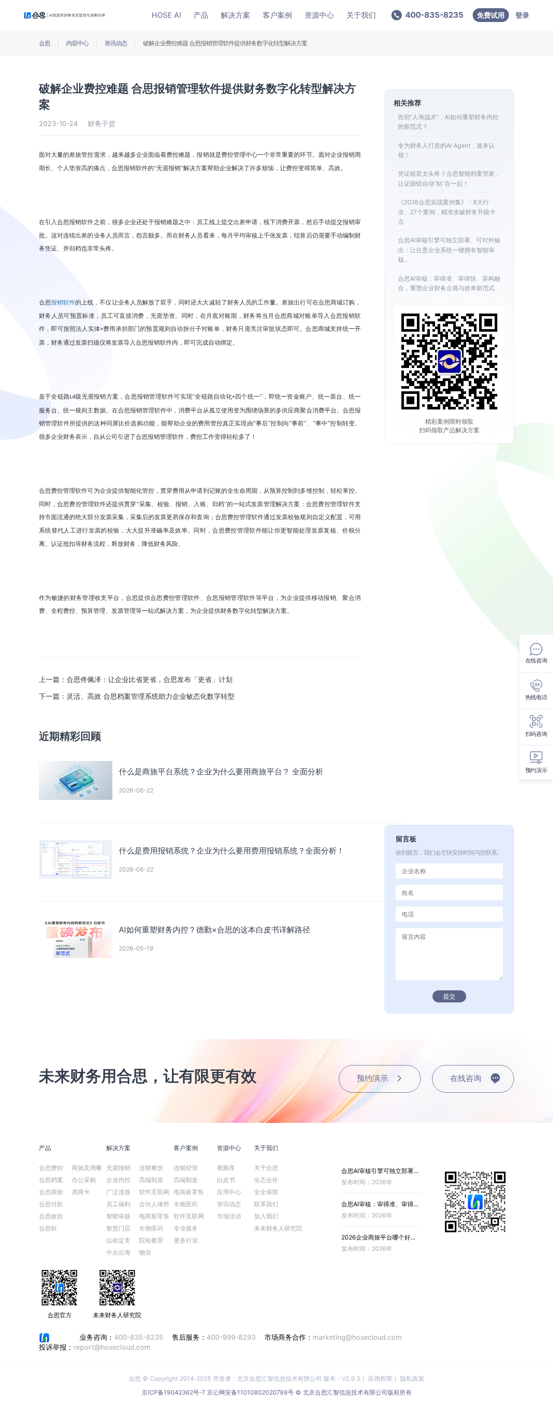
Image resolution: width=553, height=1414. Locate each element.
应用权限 (380, 1378)
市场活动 (229, 1216)
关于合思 (266, 1167)
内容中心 (77, 43)
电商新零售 (154, 1216)
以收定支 (118, 1240)
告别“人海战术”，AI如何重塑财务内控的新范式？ (448, 121)
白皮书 (226, 1179)
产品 (201, 15)
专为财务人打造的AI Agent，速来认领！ (446, 150)
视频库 (226, 1167)
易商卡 (81, 1191)
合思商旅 (51, 1191)
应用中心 (229, 1191)
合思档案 (51, 1179)
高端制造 (151, 1179)
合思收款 (51, 1216)
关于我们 (361, 15)
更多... (412, 1147)
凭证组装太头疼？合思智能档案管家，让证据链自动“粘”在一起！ (449, 178)
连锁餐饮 (151, 1167)
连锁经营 (186, 1167)
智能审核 (118, 1216)
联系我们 (266, 1204)
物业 (145, 1252)
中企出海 (118, 1252)
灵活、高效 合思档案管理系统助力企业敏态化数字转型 (137, 696)
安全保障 (266, 1191)
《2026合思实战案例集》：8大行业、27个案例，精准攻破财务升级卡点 (447, 211)
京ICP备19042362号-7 (173, 1392)
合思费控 (51, 1167)
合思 (44, 43)
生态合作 (266, 1179)
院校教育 (151, 1240)
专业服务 (186, 1228)
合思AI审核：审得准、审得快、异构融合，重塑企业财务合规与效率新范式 (449, 283)
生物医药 (151, 1228)
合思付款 (51, 1204)
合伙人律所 (154, 1204)
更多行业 (186, 1240)
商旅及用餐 (87, 1167)
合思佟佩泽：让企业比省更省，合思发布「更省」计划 (135, 679)
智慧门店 (118, 1228)
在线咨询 (465, 1078)
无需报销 (118, 1167)
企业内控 (118, 1179)
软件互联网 (154, 1191)
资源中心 (319, 15)
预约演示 (372, 1078)
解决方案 (235, 15)
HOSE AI (166, 15)
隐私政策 (412, 1378)
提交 (449, 996)
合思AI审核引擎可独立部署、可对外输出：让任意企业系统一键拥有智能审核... (449, 249)
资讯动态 (116, 43)
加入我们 (266, 1216)
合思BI (48, 1228)
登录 (522, 15)
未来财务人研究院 (278, 1228)
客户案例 (277, 15)
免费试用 (491, 15)
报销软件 (63, 302)
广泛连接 (118, 1191)
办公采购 (84, 1179)
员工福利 (118, 1204)
